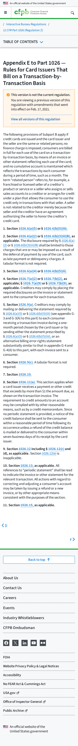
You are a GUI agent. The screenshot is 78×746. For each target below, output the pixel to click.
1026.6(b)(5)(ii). (55, 271)
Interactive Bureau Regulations (26, 24)
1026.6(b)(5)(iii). (56, 228)
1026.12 (25, 449)
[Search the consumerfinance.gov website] (72, 12)
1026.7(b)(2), (53, 278)
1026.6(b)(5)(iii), (40, 336)
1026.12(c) (56, 449)
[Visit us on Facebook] (6, 642)
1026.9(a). (26, 304)
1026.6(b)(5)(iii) (39, 313)
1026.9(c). (26, 362)
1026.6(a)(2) (28, 236)
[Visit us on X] (15, 642)
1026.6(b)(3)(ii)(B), (57, 236)
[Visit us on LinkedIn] (24, 642)
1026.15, (27, 505)
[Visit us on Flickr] (43, 642)
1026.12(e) (49, 453)
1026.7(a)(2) (28, 278)
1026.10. (25, 374)
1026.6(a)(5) (28, 228)
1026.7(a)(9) (32, 283)
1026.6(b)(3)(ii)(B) (26, 245)
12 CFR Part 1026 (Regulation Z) (23, 30)
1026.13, (27, 465)
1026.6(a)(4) (28, 271)
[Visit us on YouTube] (34, 642)
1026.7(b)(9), (58, 283)
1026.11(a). (27, 382)
